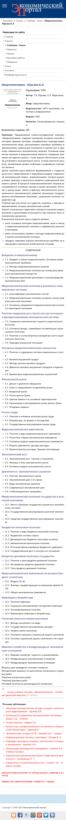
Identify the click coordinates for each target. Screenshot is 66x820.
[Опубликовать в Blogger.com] (13, 815)
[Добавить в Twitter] (45, 815)
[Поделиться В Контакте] (52, 815)
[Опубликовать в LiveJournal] (26, 815)
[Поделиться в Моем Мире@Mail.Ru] (33, 815)
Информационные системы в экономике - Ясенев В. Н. (33, 737)
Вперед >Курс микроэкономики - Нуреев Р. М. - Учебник (28, 782)
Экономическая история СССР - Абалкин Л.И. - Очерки (33, 733)
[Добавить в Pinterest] (39, 815)
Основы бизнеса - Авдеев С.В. (21, 722)
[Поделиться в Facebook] (20, 815)
